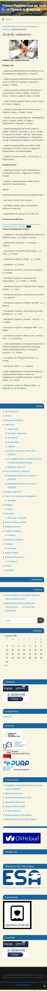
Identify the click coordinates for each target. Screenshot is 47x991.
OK (39, 620)
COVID (8, 416)
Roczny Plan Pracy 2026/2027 (17, 471)
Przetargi (9, 544)
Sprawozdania (13, 442)
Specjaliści (11, 500)
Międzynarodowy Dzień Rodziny (18, 815)
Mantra (18, 985)
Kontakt (8, 566)
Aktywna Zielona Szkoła (15, 806)
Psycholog (9, 513)
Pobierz (28, 226)
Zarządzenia (12, 438)
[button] (3, 9)
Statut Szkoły (12, 429)
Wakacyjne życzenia (13, 793)
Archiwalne (11, 548)
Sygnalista (9, 570)
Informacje (7, 717)
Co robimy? (12, 561)
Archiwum (11, 535)
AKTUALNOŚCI (11, 412)
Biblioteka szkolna (12, 527)
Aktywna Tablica (11, 553)
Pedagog (8, 505)
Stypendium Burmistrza (15, 802)
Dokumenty (10, 425)
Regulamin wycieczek (16, 467)
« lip (5, 665)
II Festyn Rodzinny (13, 811)
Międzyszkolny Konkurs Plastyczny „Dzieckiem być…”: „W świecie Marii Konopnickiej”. (20, 607)
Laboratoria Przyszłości (14, 557)
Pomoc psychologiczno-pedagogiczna (20, 496)
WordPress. (27, 985)
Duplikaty (11, 446)
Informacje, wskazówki (16, 518)
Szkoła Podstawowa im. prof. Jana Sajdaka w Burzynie (24, 7)
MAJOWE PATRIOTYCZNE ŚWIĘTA (20, 819)
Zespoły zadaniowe (13, 492)
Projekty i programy (13, 531)
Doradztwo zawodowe (14, 540)
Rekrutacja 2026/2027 (14, 420)
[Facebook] (44, 5)
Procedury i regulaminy (16, 433)
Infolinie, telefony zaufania (15, 522)
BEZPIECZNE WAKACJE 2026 (18, 798)
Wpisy (10, 509)
